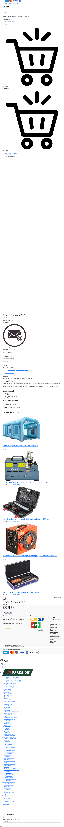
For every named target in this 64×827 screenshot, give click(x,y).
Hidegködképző (10, 684)
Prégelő (8, 722)
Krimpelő (6, 698)
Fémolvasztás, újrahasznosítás (9, 702)
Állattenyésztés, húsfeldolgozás (11, 770)
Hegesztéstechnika (8, 744)
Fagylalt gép (7, 794)
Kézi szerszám (8, 154)
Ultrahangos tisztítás (9, 675)
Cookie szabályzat (54, 623)
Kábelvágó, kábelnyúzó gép (10, 717)
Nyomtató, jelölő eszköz (9, 735)
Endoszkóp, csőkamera (9, 764)
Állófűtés (6, 797)
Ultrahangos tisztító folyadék (13, 677)
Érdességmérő (7, 765)
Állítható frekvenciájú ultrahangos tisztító (16, 680)
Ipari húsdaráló (7, 788)
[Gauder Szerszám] (6, 6)
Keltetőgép (9, 773)
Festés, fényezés (8, 753)
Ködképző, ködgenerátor (10, 683)
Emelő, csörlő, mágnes (9, 747)
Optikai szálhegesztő (9, 785)
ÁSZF (51, 621)
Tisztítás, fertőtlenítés (7, 674)
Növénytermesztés (8, 777)
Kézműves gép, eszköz (9, 719)
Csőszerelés (7, 741)
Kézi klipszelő (9, 774)
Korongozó (9, 720)
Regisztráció (11, 21)
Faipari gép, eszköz (6, 699)
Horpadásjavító (7, 759)
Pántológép (7, 728)
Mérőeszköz (5, 762)
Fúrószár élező (7, 755)
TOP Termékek (5, 804)
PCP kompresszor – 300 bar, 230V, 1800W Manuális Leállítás (26, 482)
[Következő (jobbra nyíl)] (1, 826)
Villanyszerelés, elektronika (8, 782)
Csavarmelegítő (7, 740)
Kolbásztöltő (9, 776)
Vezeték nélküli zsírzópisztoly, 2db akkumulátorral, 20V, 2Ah (26, 519)
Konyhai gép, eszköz (7, 786)
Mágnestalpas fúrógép (9, 761)
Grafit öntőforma (8, 704)
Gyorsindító (7, 756)
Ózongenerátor (7, 689)
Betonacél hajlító (8, 693)
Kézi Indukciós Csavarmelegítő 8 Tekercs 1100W (21, 592)
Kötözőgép (9, 780)
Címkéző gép (7, 731)
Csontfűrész (9, 771)
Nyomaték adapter (10, 750)
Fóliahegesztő (7, 732)
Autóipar (4, 795)
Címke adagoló (7, 729)
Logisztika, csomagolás (7, 726)
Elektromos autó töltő (9, 801)
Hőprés (6, 716)
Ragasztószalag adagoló (10, 734)
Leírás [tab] (6, 371)
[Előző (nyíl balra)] (0, 826)
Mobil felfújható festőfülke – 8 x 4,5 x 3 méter (20, 445)
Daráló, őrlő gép (8, 713)
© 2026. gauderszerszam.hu (11, 3)
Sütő (5, 791)
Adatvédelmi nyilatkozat (55, 619)
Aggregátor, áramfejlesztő (10, 738)
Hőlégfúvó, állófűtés (9, 758)
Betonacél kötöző (8, 695)
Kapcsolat (4, 666)
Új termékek (5, 803)
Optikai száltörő (8, 783)
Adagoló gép (7, 710)
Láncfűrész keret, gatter (9, 701)
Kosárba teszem (17, 448)
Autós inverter (7, 800)
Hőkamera (6, 767)
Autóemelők (7, 798)
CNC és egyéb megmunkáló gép (11, 711)
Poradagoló (7, 723)
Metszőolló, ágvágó (11, 779)
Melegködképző (10, 686)
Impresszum (53, 630)
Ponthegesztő (9, 746)
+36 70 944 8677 (6, 628)
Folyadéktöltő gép (8, 714)
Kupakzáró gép (7, 725)
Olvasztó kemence (8, 705)
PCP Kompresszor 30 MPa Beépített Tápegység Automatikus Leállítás (30, 555)
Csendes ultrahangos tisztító (13, 681)
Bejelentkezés (7, 19)
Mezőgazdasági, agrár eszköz (9, 768)
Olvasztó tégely (7, 707)
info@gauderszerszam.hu (9, 626)
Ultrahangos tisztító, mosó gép (13, 678)
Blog (3, 668)
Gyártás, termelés (6, 708)
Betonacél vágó (7, 696)
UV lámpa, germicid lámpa (10, 687)
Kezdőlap (7, 151)
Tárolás (5, 743)
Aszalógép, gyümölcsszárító (10, 792)
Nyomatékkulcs (10, 752)
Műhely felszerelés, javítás (11, 153)
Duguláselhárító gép (9, 690)
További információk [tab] (9, 373)
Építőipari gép (5, 692)
